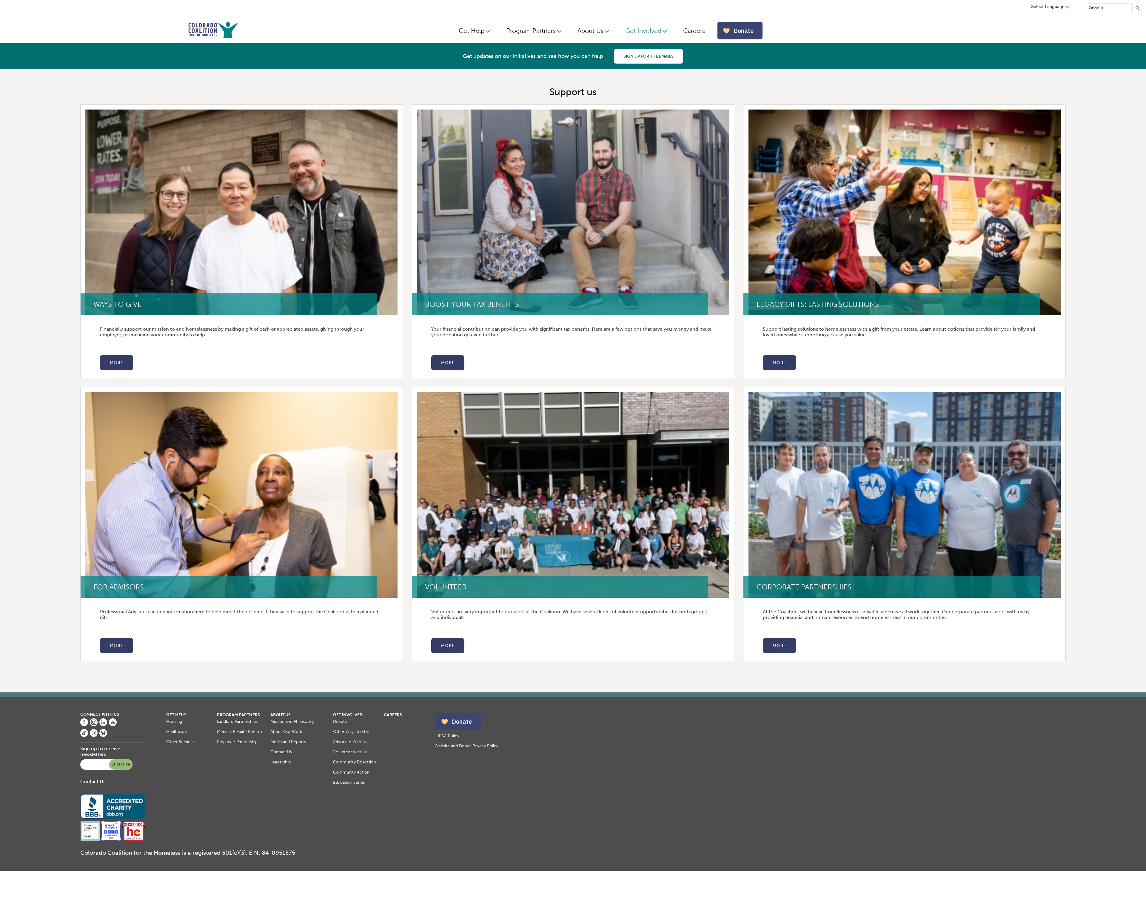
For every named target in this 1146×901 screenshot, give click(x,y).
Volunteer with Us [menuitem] (350, 751)
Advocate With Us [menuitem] (350, 741)
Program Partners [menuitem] (531, 30)
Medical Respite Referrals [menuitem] (240, 731)
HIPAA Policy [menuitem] (447, 735)
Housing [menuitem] (174, 721)
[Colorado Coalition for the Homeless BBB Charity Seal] (113, 817)
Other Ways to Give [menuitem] (352, 731)
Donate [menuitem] (340, 721)
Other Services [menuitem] (180, 741)
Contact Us (92, 781)
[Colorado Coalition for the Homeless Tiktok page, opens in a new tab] (84, 735)
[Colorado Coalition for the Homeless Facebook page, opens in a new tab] (84, 724)
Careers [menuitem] (694, 30)
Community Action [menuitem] (351, 772)
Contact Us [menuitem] (281, 751)
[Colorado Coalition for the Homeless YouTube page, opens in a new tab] (113, 724)
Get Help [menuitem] (471, 30)
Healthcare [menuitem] (176, 731)
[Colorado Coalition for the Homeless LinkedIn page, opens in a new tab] (103, 724)
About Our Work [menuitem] (286, 731)
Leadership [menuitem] (280, 762)
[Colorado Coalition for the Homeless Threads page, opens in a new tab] (94, 735)
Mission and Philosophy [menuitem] (292, 721)
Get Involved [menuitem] (643, 30)
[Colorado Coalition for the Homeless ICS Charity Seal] (111, 840)
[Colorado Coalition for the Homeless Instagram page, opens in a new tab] (94, 724)
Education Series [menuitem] (349, 782)
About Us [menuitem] (590, 30)
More (116, 362)
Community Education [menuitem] (354, 762)
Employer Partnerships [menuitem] (238, 741)
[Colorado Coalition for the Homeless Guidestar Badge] (90, 840)
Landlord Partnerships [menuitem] (237, 721)
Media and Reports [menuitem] (288, 741)
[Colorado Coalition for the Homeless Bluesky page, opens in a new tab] (103, 735)
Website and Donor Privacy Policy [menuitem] (466, 745)
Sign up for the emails (648, 56)
